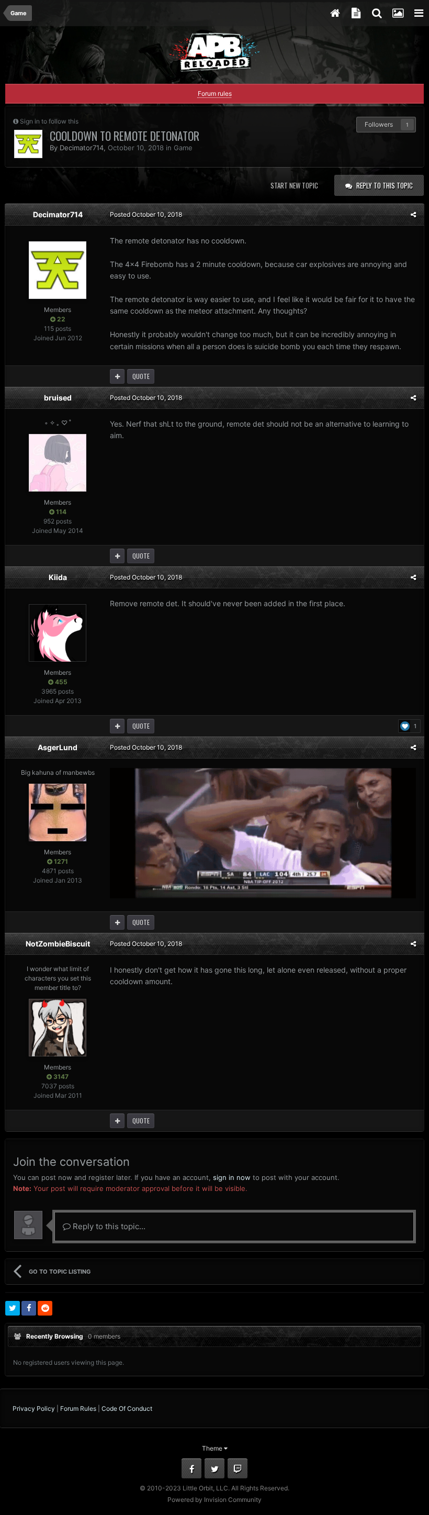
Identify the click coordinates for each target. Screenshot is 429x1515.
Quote (141, 376)
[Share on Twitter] (12, 1308)
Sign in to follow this (49, 121)
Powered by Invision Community (214, 1499)
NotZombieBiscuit (58, 943)
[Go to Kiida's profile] (57, 633)
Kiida (58, 577)
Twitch (237, 1468)
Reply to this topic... (108, 1226)
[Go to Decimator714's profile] (28, 144)
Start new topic (294, 185)
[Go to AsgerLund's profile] (57, 812)
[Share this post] (413, 214)
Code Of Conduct (126, 1408)
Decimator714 (82, 147)
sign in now (232, 1177)
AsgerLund (57, 747)
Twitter (214, 1468)
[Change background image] (397, 13)
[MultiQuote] (117, 376)
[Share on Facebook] (28, 1308)
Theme (213, 1448)
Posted (146, 214)
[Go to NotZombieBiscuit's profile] (57, 1027)
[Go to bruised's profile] (57, 463)
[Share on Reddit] (45, 1308)
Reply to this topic (384, 185)
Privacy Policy (34, 1408)
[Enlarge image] (263, 832)
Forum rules (215, 93)
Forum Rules (78, 1408)
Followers (379, 124)
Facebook (191, 1468)
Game (183, 147)
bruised (58, 397)
